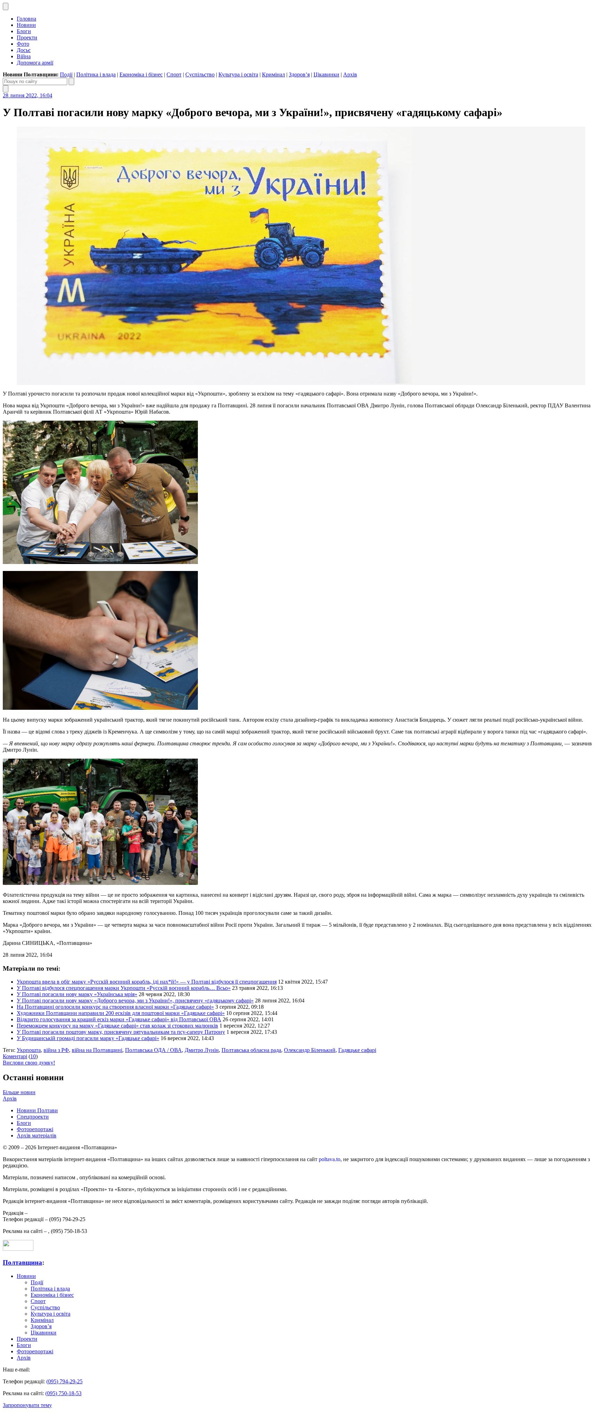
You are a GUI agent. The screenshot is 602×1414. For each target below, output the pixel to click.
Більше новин (19, 1092)
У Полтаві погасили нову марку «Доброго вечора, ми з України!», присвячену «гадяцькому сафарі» (135, 1000)
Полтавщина (22, 1262)
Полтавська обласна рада (251, 1050)
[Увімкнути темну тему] (5, 6)
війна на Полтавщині (97, 1050)
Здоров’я (299, 74)
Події (66, 74)
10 (33, 1056)
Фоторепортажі (35, 1129)
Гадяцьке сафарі (357, 1050)
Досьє (24, 50)
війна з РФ (56, 1050)
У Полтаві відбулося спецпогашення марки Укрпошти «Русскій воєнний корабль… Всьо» (124, 988)
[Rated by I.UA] (18, 1249)
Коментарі (15, 1056)
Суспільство (200, 74)
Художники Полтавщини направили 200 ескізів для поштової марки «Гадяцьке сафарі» (121, 1013)
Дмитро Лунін (202, 1050)
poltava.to (329, 1159)
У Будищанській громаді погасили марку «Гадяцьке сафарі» (88, 1038)
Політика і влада (96, 74)
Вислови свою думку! (29, 1063)
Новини (26, 25)
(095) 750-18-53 (63, 1393)
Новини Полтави (37, 1110)
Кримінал (273, 74)
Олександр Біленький (309, 1050)
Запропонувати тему (27, 1405)
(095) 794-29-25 (64, 1381)
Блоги (24, 31)
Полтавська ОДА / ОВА (153, 1050)
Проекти (27, 37)
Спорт (174, 74)
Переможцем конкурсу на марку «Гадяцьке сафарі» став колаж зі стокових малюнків (117, 1026)
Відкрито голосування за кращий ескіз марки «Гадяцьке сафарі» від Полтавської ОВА (119, 1019)
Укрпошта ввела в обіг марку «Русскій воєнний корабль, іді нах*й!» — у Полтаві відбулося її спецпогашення (147, 982)
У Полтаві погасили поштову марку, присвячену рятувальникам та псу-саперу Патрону (121, 1032)
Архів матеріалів (36, 1135)
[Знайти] (71, 81)
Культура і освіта (238, 74)
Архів (350, 74)
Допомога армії (35, 63)
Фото (23, 44)
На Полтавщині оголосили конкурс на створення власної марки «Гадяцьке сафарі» (115, 1007)
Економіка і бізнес (141, 74)
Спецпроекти (33, 1117)
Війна (24, 56)
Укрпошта (29, 1050)
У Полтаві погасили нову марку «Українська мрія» (77, 994)
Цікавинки (326, 74)
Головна (26, 19)
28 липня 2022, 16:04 (27, 95)
